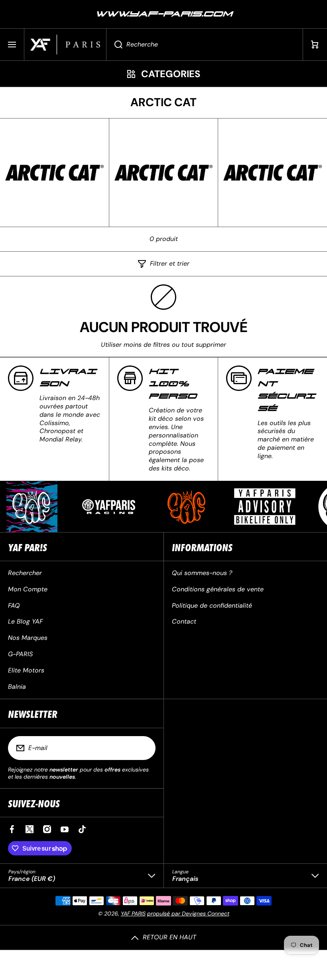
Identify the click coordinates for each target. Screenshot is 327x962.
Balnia (17, 686)
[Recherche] (114, 44)
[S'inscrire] (144, 748)
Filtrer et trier (169, 264)
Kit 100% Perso (173, 383)
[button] (315, 44)
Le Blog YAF (25, 621)
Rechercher (25, 573)
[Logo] (65, 44)
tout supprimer (203, 345)
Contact (184, 621)
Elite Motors (26, 670)
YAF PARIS (133, 913)
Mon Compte (27, 589)
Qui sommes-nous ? (202, 573)
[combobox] (204, 44)
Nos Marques (27, 638)
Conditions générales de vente (218, 589)
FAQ (14, 605)
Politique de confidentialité (212, 605)
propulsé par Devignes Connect (188, 913)
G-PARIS (20, 654)
